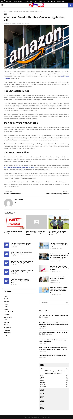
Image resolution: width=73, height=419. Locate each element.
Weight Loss (7, 332)
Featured (6, 304)
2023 (42, 397)
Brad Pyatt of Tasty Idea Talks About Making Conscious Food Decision (57, 232)
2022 (42, 401)
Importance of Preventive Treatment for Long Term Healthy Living (22, 271)
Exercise (6, 301)
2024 (42, 393)
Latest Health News (40, 1)
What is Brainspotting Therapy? (57, 193)
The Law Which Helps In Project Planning (13, 232)
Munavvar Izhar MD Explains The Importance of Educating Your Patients (35, 232)
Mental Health (60, 1)
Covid (47, 1)
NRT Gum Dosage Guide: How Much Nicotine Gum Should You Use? (21, 244)
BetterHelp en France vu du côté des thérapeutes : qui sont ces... (21, 253)
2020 (42, 408)
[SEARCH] (67, 302)
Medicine (53, 1)
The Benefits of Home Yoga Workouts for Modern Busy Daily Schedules (22, 262)
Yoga (5, 335)
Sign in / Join (29, 1)
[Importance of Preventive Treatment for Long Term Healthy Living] (44, 279)
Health (6, 309)
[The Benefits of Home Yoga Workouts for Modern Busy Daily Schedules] (44, 268)
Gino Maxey (8, 23)
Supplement (7, 327)
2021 (42, 404)
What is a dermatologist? (13, 193)
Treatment (7, 330)
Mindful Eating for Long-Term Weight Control (52, 355)
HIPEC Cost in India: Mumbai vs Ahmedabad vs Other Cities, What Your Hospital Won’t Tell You (59, 289)
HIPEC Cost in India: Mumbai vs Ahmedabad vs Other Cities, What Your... (21, 280)
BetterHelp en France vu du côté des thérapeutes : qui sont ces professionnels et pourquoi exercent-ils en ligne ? (59, 256)
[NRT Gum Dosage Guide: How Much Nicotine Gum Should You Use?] (44, 246)
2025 (42, 390)
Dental (6, 299)
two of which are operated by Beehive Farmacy (19, 167)
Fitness (6, 306)
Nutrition (6, 322)
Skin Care (7, 325)
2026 (42, 365)
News (5, 14)
